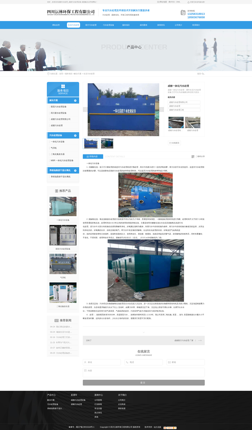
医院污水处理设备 (63, 249)
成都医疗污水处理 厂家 (183, 340)
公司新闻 (98, 400)
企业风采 (121, 404)
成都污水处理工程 (176, 110)
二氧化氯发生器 (63, 306)
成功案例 (143, 25)
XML (178, 2)
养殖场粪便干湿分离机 (59, 170)
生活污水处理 (73, 25)
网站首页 (56, 25)
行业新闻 (98, 404)
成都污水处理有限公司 (178, 102)
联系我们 (196, 25)
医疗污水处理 (90, 25)
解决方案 (77, 74)
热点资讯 (98, 413)
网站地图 (163, 2)
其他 (96, 417)
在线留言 (175, 143)
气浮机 (63, 277)
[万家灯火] (170, 428)
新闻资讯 (161, 25)
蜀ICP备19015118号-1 (85, 427)
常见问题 (98, 408)
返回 (199, 74)
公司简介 (178, 25)
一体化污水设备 (63, 220)
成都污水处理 (174, 106)
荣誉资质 (121, 408)
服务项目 (126, 25)
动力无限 (157, 427)
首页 (61, 74)
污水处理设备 (108, 25)
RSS (173, 2)
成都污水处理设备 (78, 400)
